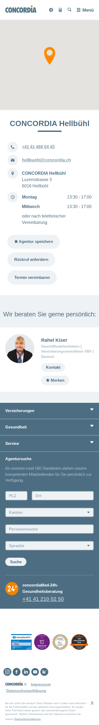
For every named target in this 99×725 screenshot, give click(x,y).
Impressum (41, 684)
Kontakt (53, 367)
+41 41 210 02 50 (43, 599)
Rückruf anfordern (31, 259)
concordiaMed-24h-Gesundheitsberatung (42, 588)
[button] (49, 56)
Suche (16, 562)
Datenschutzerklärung (27, 719)
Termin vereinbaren (32, 277)
